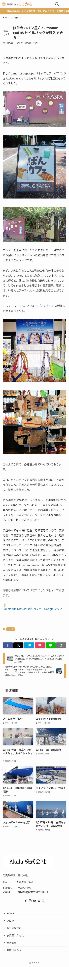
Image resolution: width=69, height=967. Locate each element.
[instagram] (30, 900)
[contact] (39, 900)
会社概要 (12, 942)
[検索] (43, 900)
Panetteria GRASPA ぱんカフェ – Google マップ (32, 609)
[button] (8, 645)
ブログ (11, 629)
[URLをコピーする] (61, 645)
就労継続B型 (14, 928)
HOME (10, 913)
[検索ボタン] (57, 4)
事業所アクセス (15, 935)
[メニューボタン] (65, 4)
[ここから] (17, 4)
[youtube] (34, 900)
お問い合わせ (14, 950)
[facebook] (25, 900)
